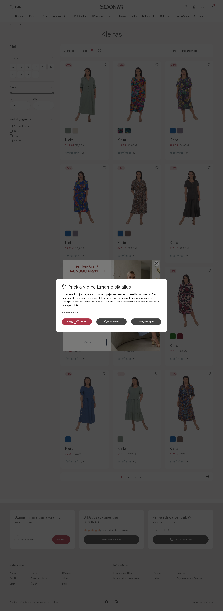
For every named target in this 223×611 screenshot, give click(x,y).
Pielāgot (146, 322)
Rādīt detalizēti (70, 312)
